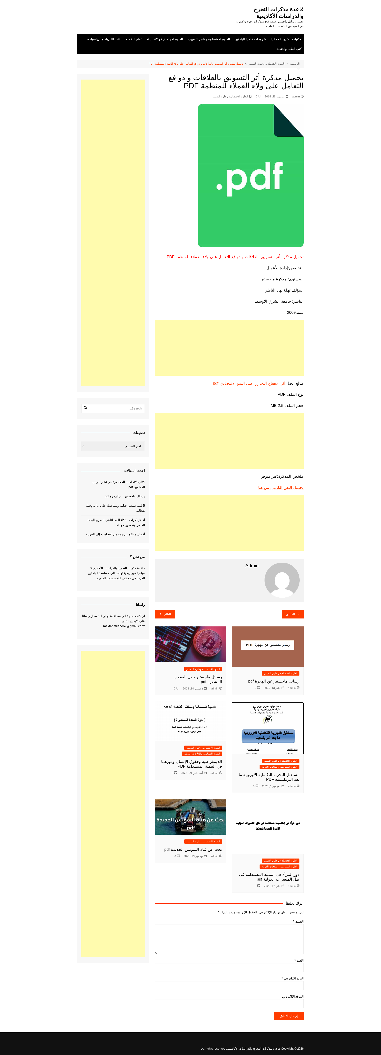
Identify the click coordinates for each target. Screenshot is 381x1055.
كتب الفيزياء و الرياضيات (104, 39)
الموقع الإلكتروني (293, 996)
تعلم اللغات (134, 39)
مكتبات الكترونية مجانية (286, 39)
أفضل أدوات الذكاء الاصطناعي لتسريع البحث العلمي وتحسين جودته (116, 522)
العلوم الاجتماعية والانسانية (165, 39)
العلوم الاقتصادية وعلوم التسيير (209, 39)
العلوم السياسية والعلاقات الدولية (279, 766)
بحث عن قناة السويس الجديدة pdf (192, 849)
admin (296, 96)
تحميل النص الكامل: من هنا (281, 487)
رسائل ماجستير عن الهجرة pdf (273, 681)
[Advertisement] (229, 348)
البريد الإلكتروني (293, 978)
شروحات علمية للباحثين (250, 39)
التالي (167, 614)
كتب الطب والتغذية (289, 49)
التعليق (298, 921)
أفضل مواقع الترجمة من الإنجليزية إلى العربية (115, 534)
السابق (290, 614)
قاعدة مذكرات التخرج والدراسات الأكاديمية (279, 12)
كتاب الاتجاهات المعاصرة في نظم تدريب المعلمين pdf (118, 484)
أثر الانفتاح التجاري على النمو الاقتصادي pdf (249, 383)
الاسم (299, 960)
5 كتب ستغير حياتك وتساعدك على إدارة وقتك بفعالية (115, 508)
